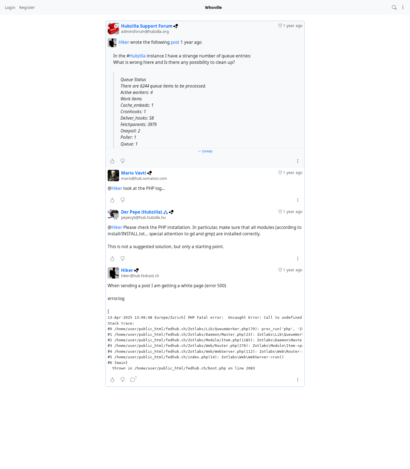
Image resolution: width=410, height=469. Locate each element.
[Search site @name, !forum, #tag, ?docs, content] (394, 7)
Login (10, 7)
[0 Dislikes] (122, 161)
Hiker (124, 42)
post (175, 42)
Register (27, 7)
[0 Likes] (112, 161)
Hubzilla (137, 56)
